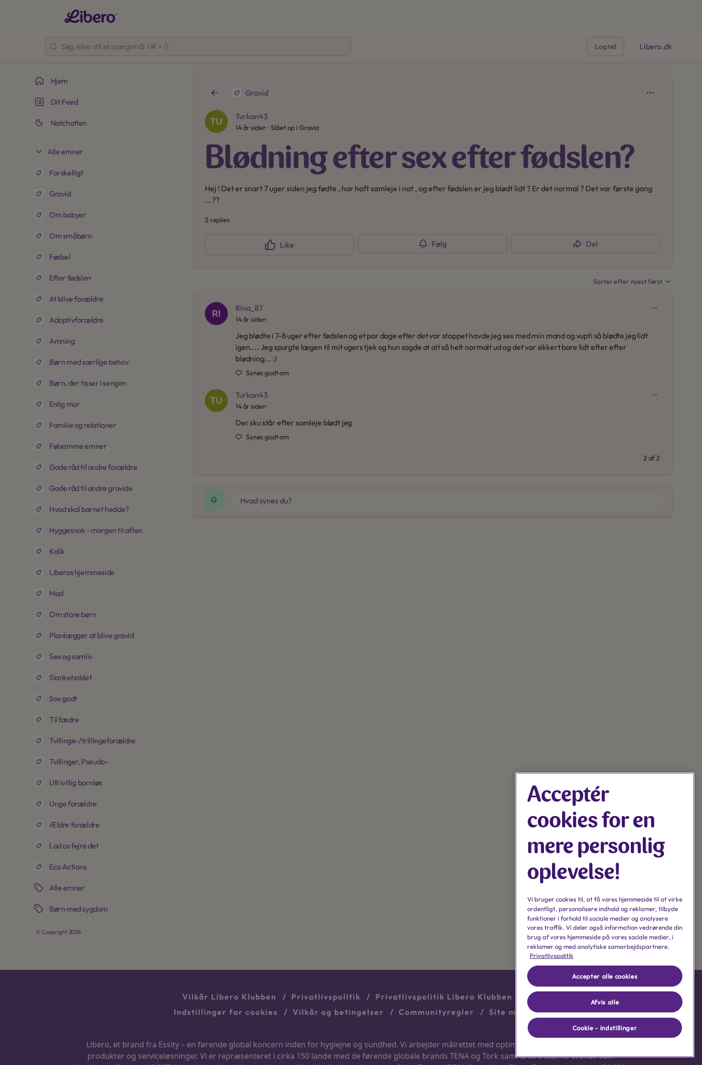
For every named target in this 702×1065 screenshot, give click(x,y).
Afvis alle (605, 1002)
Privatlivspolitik (552, 955)
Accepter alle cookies (605, 976)
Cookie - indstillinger (605, 1028)
